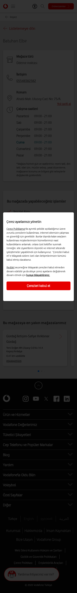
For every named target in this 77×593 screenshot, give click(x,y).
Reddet (10, 267)
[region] (38, 256)
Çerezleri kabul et (38, 286)
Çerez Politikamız (16, 228)
